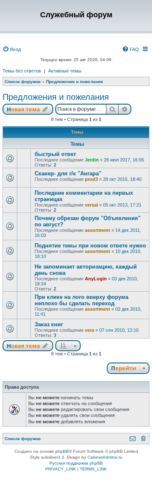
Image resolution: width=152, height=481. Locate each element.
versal (91, 204)
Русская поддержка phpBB (76, 463)
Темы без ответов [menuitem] (22, 70)
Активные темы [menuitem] (64, 70)
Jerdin (92, 159)
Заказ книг (49, 324)
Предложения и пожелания (56, 97)
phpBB (62, 451)
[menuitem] (12, 49)
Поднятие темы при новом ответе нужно (90, 245)
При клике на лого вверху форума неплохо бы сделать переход (81, 300)
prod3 (91, 179)
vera (89, 330)
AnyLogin (96, 278)
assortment (97, 230)
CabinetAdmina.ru (104, 457)
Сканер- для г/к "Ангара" (68, 173)
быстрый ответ (55, 154)
